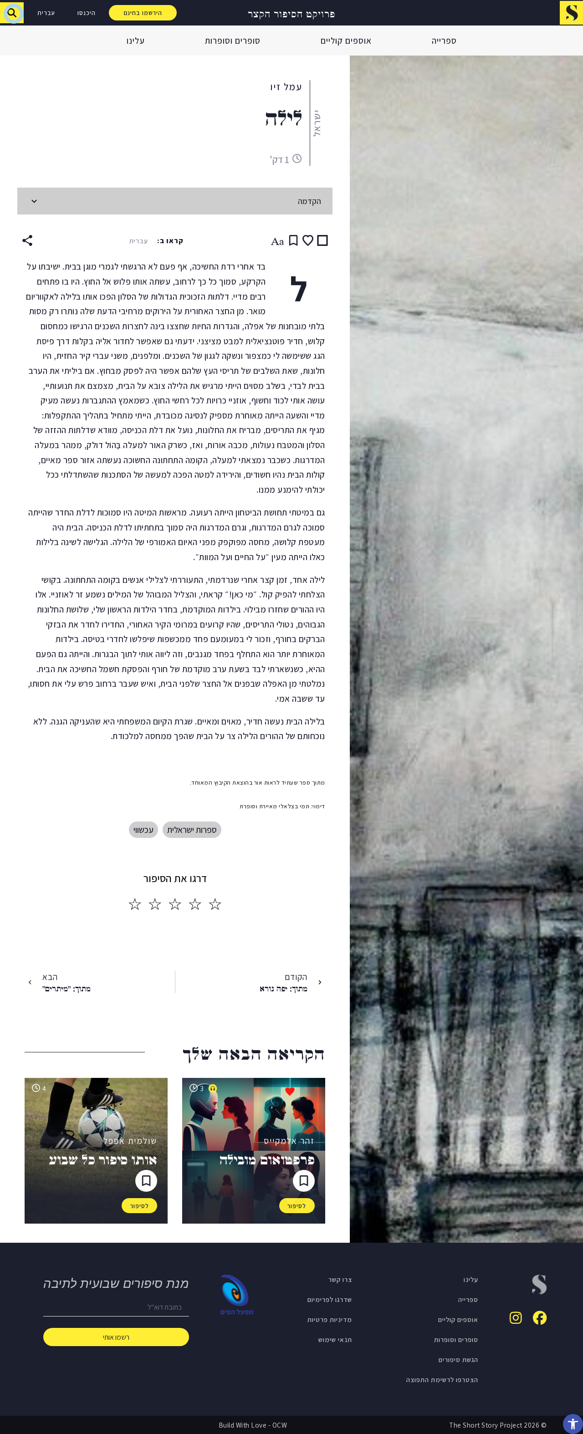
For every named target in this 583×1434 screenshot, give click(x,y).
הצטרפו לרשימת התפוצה (442, 1379)
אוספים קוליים (346, 40)
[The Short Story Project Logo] (571, 12)
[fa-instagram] (516, 1318)
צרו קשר (340, 1279)
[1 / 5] (215, 904)
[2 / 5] (195, 904)
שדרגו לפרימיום (329, 1299)
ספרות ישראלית (192, 830)
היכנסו (86, 13)
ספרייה (444, 40)
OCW (279, 1424)
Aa (277, 240)
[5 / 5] (135, 904)
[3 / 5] (175, 904)
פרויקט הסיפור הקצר (291, 13)
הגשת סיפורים (458, 1359)
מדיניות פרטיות (329, 1319)
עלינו (136, 40)
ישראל (316, 123)
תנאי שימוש (335, 1339)
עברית (46, 13)
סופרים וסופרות (233, 40)
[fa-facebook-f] (540, 1318)
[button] (573, 1424)
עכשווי (143, 830)
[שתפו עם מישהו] (27, 240)
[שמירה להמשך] (293, 240)
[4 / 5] (155, 904)
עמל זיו (286, 86)
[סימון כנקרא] (322, 240)
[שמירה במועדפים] (307, 240)
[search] (12, 12)
